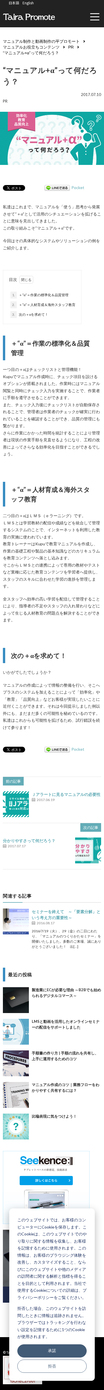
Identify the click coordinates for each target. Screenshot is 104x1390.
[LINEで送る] (57, 187)
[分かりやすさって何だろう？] (88, 850)
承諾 (52, 1350)
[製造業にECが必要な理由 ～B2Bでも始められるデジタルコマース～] (16, 1000)
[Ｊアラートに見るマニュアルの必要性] (16, 804)
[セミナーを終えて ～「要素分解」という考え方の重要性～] (16, 921)
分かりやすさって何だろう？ (29, 840)
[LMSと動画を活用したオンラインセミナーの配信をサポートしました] (16, 1032)
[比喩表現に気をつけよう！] (16, 1126)
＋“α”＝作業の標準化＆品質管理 (40, 295)
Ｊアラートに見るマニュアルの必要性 (66, 794)
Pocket (77, 187)
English (28, 2)
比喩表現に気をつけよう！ (54, 1116)
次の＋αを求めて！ (30, 314)
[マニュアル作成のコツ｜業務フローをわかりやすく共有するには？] (16, 1095)
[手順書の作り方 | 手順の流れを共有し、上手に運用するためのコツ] (16, 1063)
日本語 (14, 2)
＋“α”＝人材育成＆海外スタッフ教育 (43, 305)
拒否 (52, 1366)
